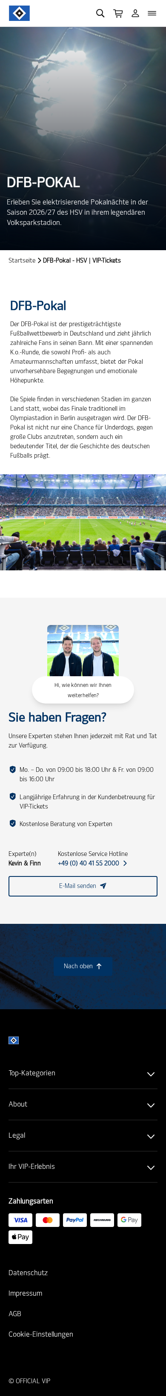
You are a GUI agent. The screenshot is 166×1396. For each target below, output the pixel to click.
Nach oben (83, 966)
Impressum (25, 1293)
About (18, 1104)
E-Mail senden (83, 886)
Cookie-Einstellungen (41, 1334)
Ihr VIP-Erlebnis (32, 1166)
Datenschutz (28, 1273)
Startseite (22, 260)
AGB (15, 1314)
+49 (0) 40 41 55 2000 (92, 863)
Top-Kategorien (32, 1073)
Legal (17, 1135)
